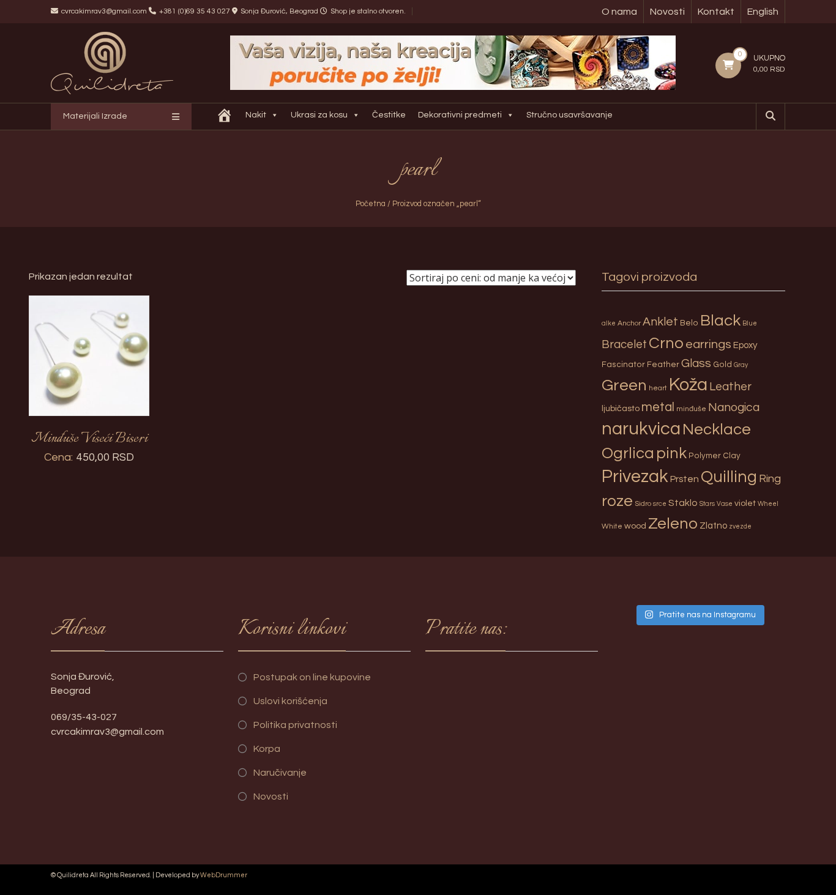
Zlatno (713, 525)
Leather (730, 387)
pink (671, 453)
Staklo (683, 503)
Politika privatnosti (295, 725)
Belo (689, 323)
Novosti (667, 12)
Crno (666, 343)
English (762, 12)
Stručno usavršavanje (569, 115)
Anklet (660, 322)
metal (657, 407)
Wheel (768, 503)
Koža (688, 385)
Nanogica (733, 407)
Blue (749, 323)
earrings (708, 344)
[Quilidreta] (224, 116)
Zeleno (673, 524)
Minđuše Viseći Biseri (89, 438)
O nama (619, 12)
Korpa (266, 749)
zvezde (740, 526)
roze (617, 501)
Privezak (635, 476)
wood (635, 525)
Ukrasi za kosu (319, 115)
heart (658, 388)
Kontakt (716, 12)
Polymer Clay (715, 455)
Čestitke (389, 115)
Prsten (684, 479)
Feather (663, 364)
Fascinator (623, 364)
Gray (741, 365)
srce (659, 503)
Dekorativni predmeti (460, 115)
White (612, 526)
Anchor (629, 323)
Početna (371, 203)
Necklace (716, 429)
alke (609, 323)
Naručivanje (280, 773)
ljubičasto (621, 408)
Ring (770, 479)
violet (745, 503)
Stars (707, 503)
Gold (722, 364)
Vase (725, 503)
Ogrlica (628, 453)
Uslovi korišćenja (290, 701)
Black (720, 321)
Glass (696, 363)
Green (624, 385)
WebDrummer (223, 875)
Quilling (729, 477)
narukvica (641, 429)
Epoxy (745, 345)
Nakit (255, 115)
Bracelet (624, 345)
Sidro (643, 504)
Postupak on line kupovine (312, 677)
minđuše (691, 409)
